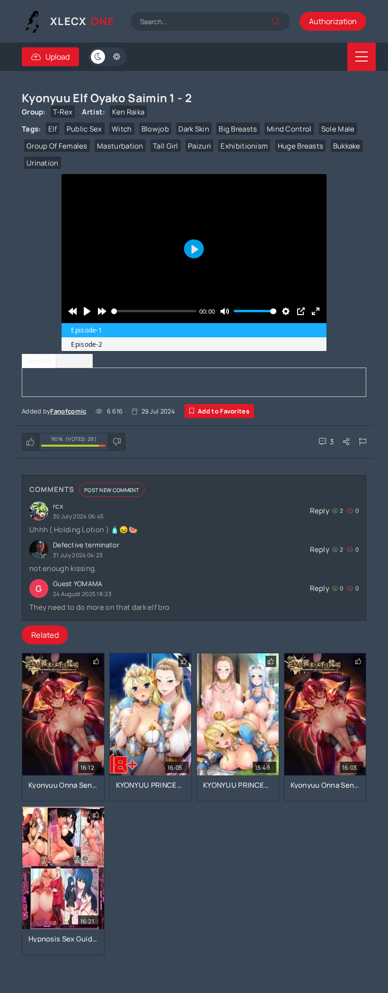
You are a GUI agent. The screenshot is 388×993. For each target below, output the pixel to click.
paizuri (199, 146)
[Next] (102, 311)
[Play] (87, 311)
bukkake (347, 146)
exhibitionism (244, 146)
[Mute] (224, 311)
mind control (289, 129)
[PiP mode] (301, 311)
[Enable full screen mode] (315, 311)
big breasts (238, 129)
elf (52, 129)
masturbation (120, 146)
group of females (57, 146)
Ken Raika (128, 112)
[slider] (153, 311)
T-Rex (63, 112)
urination (42, 163)
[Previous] (72, 311)
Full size (74, 361)
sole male (338, 129)
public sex (84, 129)
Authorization (333, 21)
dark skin (193, 129)
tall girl (165, 146)
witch (122, 129)
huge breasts (301, 146)
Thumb (39, 361)
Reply (319, 511)
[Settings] (286, 311)
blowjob (155, 129)
